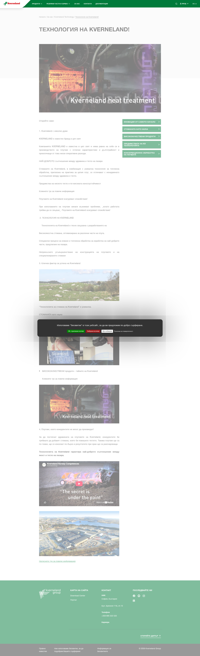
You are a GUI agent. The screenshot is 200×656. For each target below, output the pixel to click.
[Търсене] (175, 12)
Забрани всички (93, 331)
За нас (77, 4)
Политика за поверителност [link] (123, 331)
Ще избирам (107, 331)
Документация (102, 4)
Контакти (88, 4)
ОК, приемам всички (76, 331)
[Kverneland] (11, 4)
